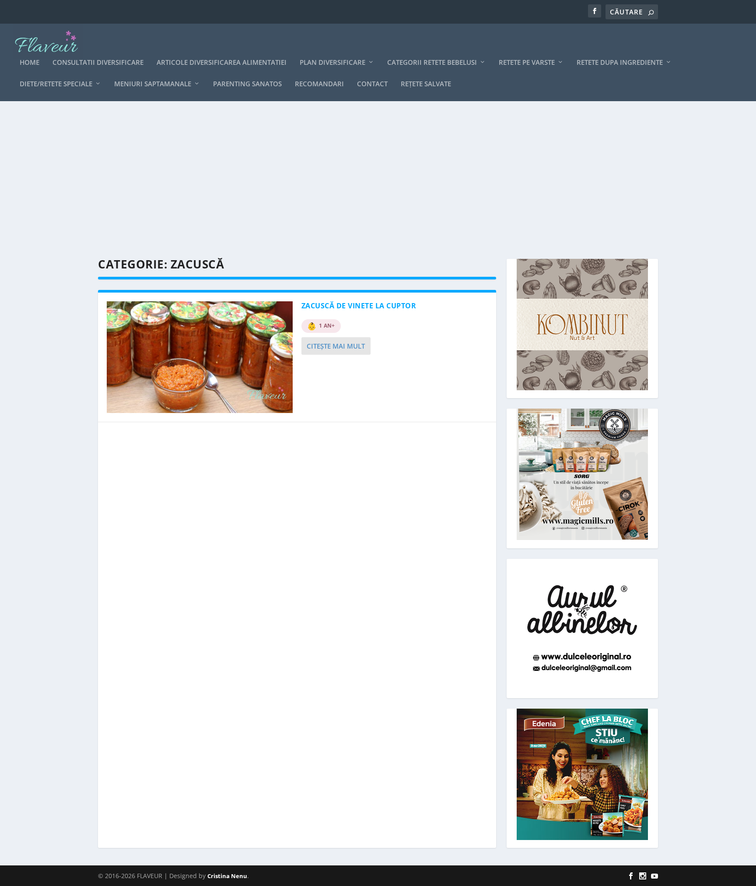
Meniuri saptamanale (152, 84)
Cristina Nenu (227, 876)
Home (29, 63)
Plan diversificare (332, 63)
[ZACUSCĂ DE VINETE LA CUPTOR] (200, 357)
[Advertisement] (360, 180)
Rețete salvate (426, 84)
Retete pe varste (527, 63)
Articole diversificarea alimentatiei (222, 63)
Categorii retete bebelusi (432, 63)
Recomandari (319, 84)
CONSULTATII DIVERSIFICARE (98, 63)
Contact (372, 84)
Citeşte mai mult (336, 346)
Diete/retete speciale (56, 84)
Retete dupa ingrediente (620, 63)
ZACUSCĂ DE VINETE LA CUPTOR (358, 306)
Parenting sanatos (247, 84)
